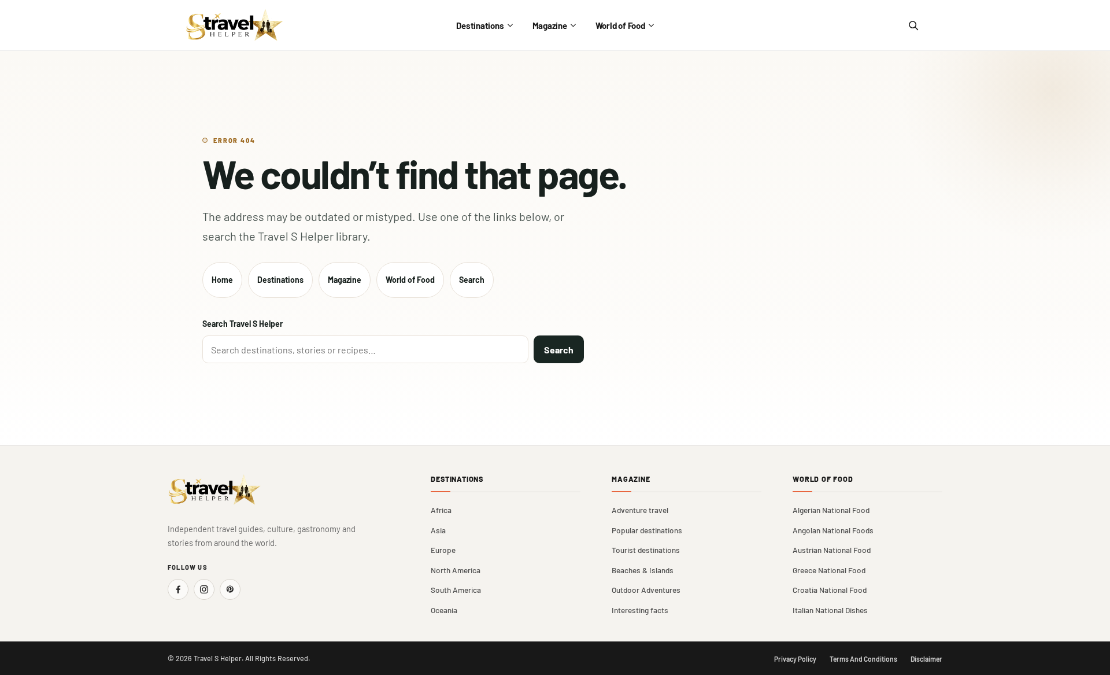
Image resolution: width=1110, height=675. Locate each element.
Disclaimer (926, 659)
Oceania (444, 610)
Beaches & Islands (643, 570)
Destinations (480, 25)
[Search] (913, 25)
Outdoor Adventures (646, 590)
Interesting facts (640, 610)
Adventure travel (640, 510)
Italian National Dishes (830, 610)
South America (456, 590)
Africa (441, 510)
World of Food (620, 25)
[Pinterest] (230, 589)
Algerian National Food (831, 510)
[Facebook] (178, 589)
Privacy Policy (795, 659)
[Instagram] (204, 589)
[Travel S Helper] (234, 25)
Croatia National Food (830, 590)
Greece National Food (829, 570)
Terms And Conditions (863, 659)
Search (471, 280)
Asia (438, 530)
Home (222, 280)
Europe (443, 550)
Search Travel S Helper (242, 324)
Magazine (549, 25)
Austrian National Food (832, 550)
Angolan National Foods (833, 530)
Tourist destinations (646, 550)
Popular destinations (647, 530)
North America (455, 570)
